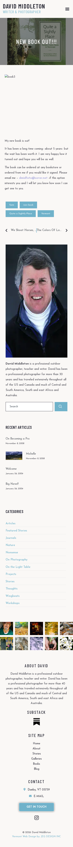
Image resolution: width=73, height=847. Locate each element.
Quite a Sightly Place (20, 214)
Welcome (11, 469)
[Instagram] (36, 817)
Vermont (45, 214)
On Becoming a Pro (18, 438)
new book (28, 205)
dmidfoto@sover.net (33, 178)
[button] (67, 9)
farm (11, 205)
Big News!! (12, 484)
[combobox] (29, 406)
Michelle (31, 454)
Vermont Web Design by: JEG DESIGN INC (36, 836)
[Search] (61, 406)
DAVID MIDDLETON (24, 6)
